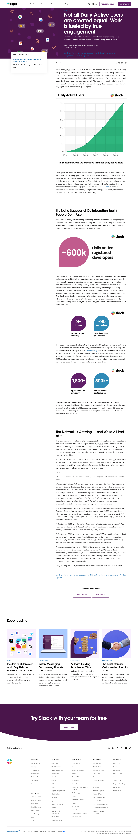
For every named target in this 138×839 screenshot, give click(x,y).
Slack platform (70, 53)
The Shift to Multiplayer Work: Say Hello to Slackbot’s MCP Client (20, 667)
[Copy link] (125, 63)
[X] (122, 748)
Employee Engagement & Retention (93, 53)
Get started (125, 4)
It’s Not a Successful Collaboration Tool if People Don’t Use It (27, 60)
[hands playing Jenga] (85, 643)
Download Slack (12, 831)
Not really (100, 594)
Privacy (24, 831)
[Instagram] (113, 748)
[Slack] (12, 4)
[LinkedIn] (122, 63)
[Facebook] (119, 63)
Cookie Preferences (40, 831)
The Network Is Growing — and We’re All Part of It (28, 66)
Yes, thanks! (82, 594)
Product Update (82, 56)
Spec (107, 187)
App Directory (91, 350)
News (66, 10)
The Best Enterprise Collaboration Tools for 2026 (115, 667)
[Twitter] (116, 63)
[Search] (89, 4)
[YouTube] (126, 748)
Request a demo (107, 4)
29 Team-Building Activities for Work (81, 666)
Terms (30, 831)
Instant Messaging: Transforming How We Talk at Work (51, 667)
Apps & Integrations (109, 575)
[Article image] (21, 643)
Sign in (94, 4)
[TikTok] (130, 748)
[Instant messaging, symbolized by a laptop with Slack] (53, 643)
